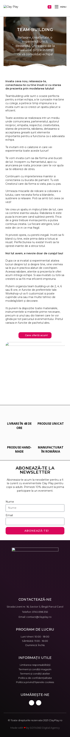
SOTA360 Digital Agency (45, 727)
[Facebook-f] (31, 702)
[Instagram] (38, 702)
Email (9, 515)
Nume (10, 501)
